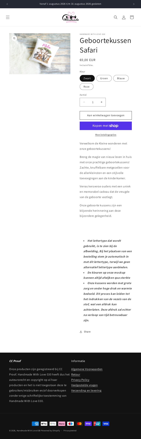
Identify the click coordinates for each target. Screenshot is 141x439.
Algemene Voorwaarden (87, 369)
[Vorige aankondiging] (7, 4)
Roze (87, 86)
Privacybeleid (70, 430)
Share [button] (87, 331)
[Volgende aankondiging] (134, 4)
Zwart (87, 78)
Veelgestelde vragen (84, 385)
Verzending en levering (86, 390)
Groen (104, 78)
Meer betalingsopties (105, 134)
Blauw (121, 78)
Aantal (83, 94)
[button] (8, 17)
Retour (75, 374)
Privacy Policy (80, 380)
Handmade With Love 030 (29, 430)
